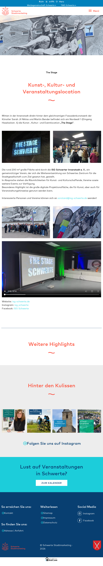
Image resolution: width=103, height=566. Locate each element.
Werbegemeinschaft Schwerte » (42, 5)
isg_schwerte (21, 305)
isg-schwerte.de (21, 301)
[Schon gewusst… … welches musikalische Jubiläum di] (89, 421)
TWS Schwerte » (68, 5)
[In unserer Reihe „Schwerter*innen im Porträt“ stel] (13, 421)
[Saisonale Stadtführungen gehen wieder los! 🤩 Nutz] (64, 421)
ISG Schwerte (21, 308)
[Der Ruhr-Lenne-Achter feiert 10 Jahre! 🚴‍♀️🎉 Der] (39, 421)
